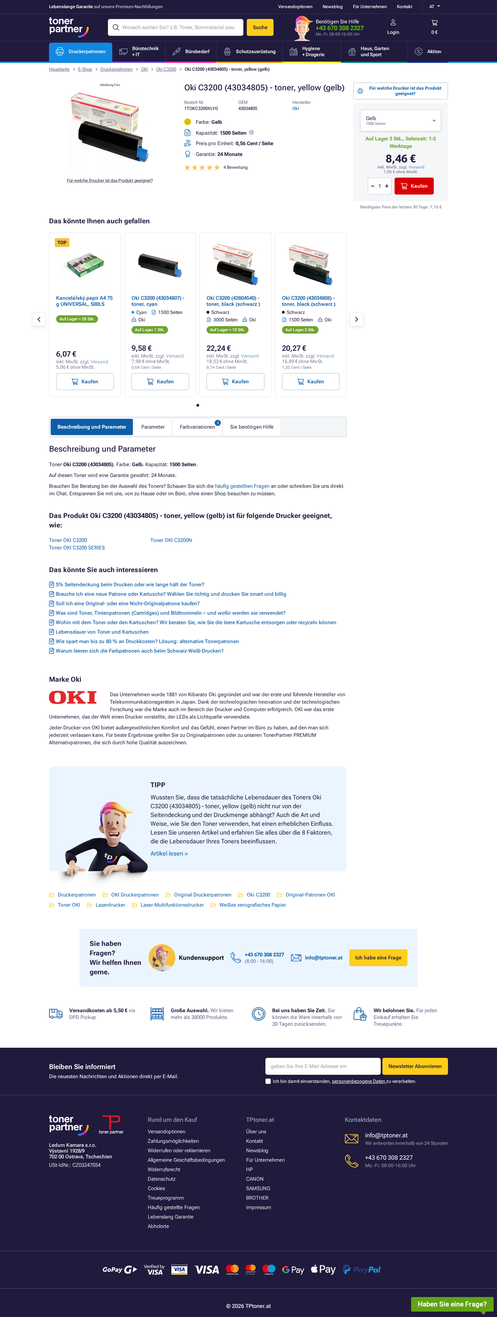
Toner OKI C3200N (171, 540)
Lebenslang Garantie (170, 1217)
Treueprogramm (166, 1198)
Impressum (258, 1207)
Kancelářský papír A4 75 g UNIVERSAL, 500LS (84, 301)
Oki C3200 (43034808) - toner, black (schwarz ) (308, 301)
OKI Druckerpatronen (135, 895)
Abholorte (158, 1226)
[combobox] (400, 121)
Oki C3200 (166, 69)
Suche (260, 27)
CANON (255, 1179)
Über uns (256, 1132)
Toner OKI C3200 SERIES (77, 548)
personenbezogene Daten (359, 1081)
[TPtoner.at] (69, 27)
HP (249, 1169)
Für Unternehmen (370, 6)
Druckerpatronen (116, 69)
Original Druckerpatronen (202, 895)
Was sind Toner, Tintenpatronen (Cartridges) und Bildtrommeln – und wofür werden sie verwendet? (170, 613)
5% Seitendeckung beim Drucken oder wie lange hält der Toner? (130, 585)
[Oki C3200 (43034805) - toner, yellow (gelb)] (110, 167)
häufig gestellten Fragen (242, 486)
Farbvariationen (197, 427)
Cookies (156, 1188)
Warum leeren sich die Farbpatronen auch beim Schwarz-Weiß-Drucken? (139, 651)
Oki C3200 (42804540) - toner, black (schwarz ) (233, 301)
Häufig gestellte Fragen (174, 1207)
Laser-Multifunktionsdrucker (172, 905)
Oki (295, 108)
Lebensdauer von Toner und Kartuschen (102, 632)
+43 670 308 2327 (340, 27)
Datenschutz (161, 1179)
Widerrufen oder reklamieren (179, 1151)
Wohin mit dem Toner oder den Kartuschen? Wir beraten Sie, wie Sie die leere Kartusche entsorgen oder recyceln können (196, 622)
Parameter (153, 427)
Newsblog (333, 6)
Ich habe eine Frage (378, 958)
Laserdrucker (110, 905)
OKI (144, 69)
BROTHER (257, 1198)
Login (393, 32)
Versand (416, 167)
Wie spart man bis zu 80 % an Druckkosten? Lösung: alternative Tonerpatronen (147, 641)
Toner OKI (69, 905)
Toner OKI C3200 (68, 540)
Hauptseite (59, 69)
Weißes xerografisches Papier (252, 905)
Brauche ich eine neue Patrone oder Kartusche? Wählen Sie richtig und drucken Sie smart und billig (171, 594)
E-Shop (85, 69)
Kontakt (404, 6)
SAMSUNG (258, 1188)
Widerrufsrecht (164, 1169)
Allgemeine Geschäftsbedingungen (186, 1160)
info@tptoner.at (323, 958)
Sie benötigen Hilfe (252, 427)
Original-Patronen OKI (310, 895)
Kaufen (419, 186)
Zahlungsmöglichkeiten (173, 1141)
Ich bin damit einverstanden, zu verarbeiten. (345, 1081)
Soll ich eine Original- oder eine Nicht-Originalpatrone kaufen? (127, 603)
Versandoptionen (295, 6)
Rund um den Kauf (172, 1119)
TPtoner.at (260, 1119)
